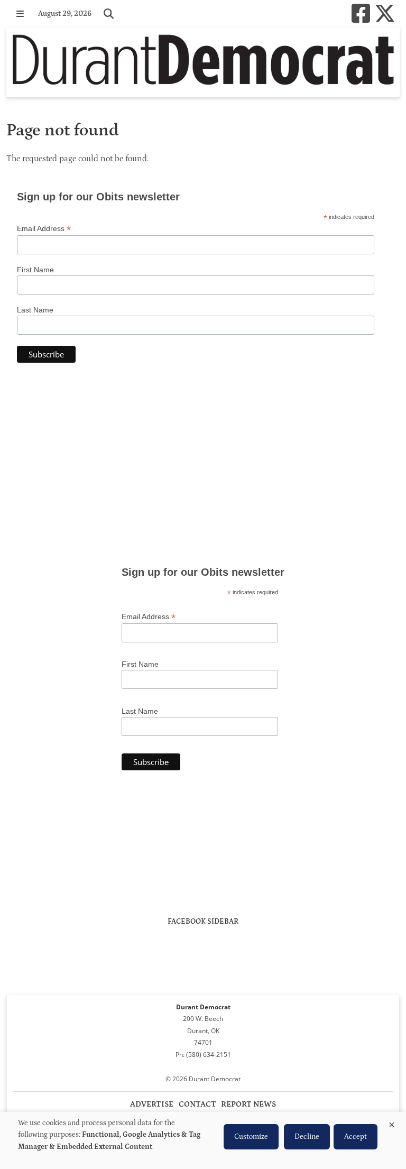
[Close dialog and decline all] (392, 1122)
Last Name (35, 310)
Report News (248, 1104)
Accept (355, 1137)
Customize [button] (251, 1137)
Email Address (44, 229)
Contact (197, 1104)
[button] (20, 13)
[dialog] (203, 1140)
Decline (306, 1137)
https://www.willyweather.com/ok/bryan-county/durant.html (203, 512)
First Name (35, 269)
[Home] (203, 62)
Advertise (151, 1104)
